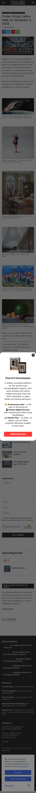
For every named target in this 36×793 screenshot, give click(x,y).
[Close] (33, 355)
